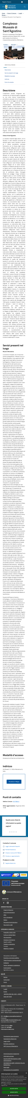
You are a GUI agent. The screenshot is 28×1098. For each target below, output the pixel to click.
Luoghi (20, 13)
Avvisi (5, 982)
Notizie (5, 977)
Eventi (5, 992)
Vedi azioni (13, 44)
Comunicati (7, 980)
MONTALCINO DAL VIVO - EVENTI (13, 994)
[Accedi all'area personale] (21, 2)
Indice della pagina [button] (10, 65)
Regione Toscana (6, 2)
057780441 (16, 801)
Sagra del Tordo (8, 997)
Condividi (5, 44)
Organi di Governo (8, 910)
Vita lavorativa (7, 937)
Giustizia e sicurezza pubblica (11, 958)
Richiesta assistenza (9, 1044)
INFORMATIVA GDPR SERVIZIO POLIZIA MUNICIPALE (14, 1064)
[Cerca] (25, 7)
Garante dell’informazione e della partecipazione (12, 1059)
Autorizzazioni (7, 968)
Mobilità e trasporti (9, 948)
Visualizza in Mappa (14, 782)
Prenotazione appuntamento (11, 1036)
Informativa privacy (9, 1056)
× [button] (26, 1073)
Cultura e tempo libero (9, 935)
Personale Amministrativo (10, 922)
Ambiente (6, 963)
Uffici (5, 915)
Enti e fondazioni (8, 917)
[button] (14, 1095)
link (6, 1085)
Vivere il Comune (12, 13)
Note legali (6, 1067)
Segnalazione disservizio (10, 1039)
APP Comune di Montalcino (11, 1046)
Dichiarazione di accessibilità (11, 1070)
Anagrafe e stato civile (9, 932)
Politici (5, 920)
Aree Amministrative (9, 912)
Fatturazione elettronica (7, 1029)
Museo (4, 15)
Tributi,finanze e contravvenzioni (12, 960)
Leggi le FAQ (7, 1041)
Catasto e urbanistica (9, 944)
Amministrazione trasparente (11, 1054)
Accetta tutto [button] (14, 1088)
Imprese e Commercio (9, 940)
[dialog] (14, 1084)
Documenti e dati (8, 925)
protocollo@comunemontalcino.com (11, 1020)
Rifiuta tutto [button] (14, 1092)
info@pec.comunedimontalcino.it (13, 1016)
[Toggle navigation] (3, 7)
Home (3, 13)
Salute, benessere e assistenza (12, 965)
